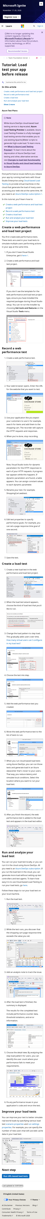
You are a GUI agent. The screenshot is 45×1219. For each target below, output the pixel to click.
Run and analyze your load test (16, 101)
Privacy (16, 1209)
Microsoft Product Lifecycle (18, 38)
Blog (34, 1205)
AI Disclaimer (7, 1205)
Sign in (40, 26)
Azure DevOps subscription (27, 194)
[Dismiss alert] (41, 4)
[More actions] (41, 58)
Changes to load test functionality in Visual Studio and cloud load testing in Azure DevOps (22, 163)
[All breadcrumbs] (4, 58)
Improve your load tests (16, 221)
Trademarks (6, 1215)
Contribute (6, 1209)
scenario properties (15, 1124)
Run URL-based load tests (15, 1176)
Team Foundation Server (18, 58)
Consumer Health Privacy (12, 1212)
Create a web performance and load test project (23, 91)
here (24, 255)
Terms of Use (32, 1212)
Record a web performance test (16, 94)
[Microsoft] (22, 26)
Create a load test (11, 98)
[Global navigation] (2, 26)
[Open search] (34, 26)
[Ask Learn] (37, 58)
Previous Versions (22, 1205)
